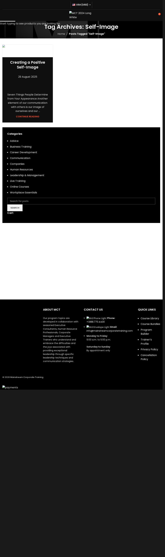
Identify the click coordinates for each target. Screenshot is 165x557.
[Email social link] (26, 83)
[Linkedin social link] (33, 83)
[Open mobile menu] (4, 15)
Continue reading (27, 116)
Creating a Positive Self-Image (27, 65)
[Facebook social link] (18, 83)
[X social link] (22, 83)
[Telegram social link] (37, 83)
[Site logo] (81, 15)
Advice (27, 56)
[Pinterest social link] (30, 83)
